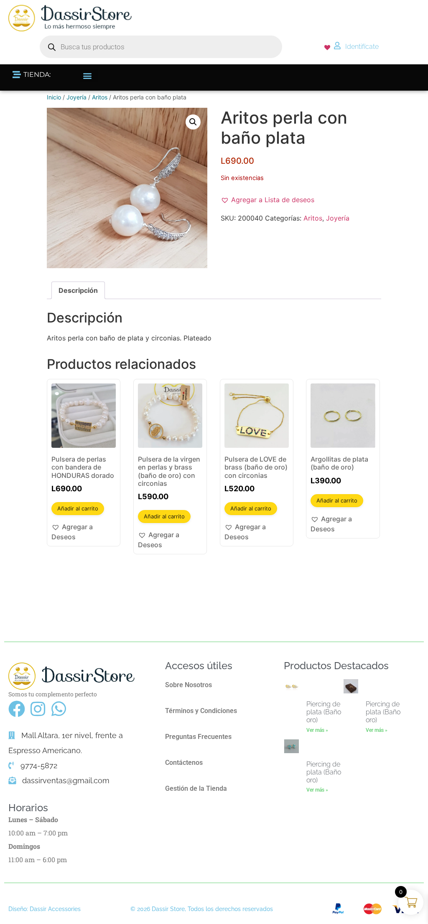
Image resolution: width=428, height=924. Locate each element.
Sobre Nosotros (188, 685)
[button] (89, 75)
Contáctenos (184, 763)
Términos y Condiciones (201, 711)
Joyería (76, 97)
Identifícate (362, 47)
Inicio (54, 97)
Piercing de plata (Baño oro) (323, 712)
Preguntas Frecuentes (198, 737)
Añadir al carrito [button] (77, 508)
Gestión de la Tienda (196, 788)
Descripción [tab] (78, 290)
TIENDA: (37, 75)
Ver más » (317, 730)
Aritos (99, 97)
